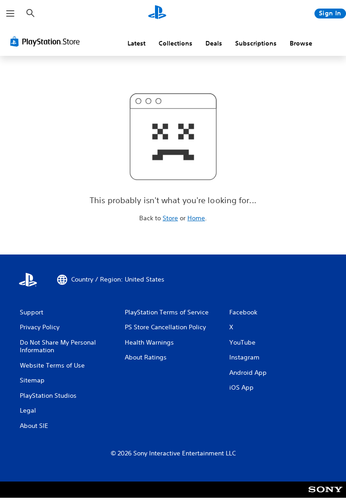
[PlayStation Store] (46, 41)
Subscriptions (256, 43)
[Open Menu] (10, 13)
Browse (301, 43)
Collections (175, 43)
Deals (213, 43)
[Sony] (325, 495)
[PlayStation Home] (157, 13)
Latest (136, 43)
